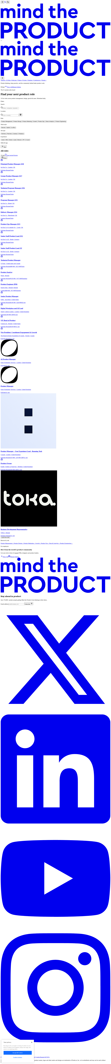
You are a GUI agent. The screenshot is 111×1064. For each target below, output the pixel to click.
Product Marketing (27, 121)
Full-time (3, 133)
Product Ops (41, 121)
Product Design (17, 121)
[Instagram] (55, 1042)
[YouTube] (55, 932)
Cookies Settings (17, 1057)
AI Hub (9, 80)
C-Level (27, 139)
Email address (4, 604)
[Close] (32, 1042)
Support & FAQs (45, 1057)
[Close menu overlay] (1, 40)
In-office (13, 127)
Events (25, 80)
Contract (15, 133)
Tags (4, 147)
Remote (3, 127)
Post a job (9, 87)
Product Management (6, 121)
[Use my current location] (20, 114)
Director (19, 139)
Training (30, 80)
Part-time (9, 133)
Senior (10, 139)
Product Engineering (61, 121)
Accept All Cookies (18, 1052)
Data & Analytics (50, 121)
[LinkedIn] (55, 823)
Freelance (21, 133)
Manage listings (16, 87)
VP (23, 139)
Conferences (37, 80)
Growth (35, 121)
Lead (15, 139)
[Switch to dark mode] (8, 2)
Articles (3, 80)
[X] (55, 713)
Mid (7, 139)
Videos (20, 80)
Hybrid (8, 127)
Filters (5, 158)
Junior (2, 139)
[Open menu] (2, 2)
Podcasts (15, 80)
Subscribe (27, 604)
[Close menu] (2, 78)
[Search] (5, 2)
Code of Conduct (35, 1057)
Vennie (43, 80)
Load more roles (5, 537)
